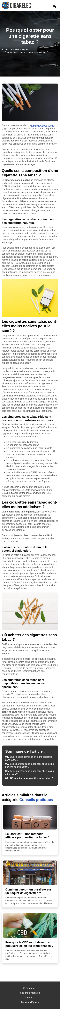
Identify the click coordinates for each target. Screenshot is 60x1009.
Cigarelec (31, 988)
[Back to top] (52, 1001)
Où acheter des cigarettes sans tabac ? (29, 778)
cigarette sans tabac (42, 125)
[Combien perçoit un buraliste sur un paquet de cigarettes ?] (30, 873)
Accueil (5, 49)
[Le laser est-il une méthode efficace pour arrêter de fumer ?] (30, 817)
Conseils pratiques (19, 49)
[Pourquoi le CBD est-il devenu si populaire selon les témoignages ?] (30, 925)
